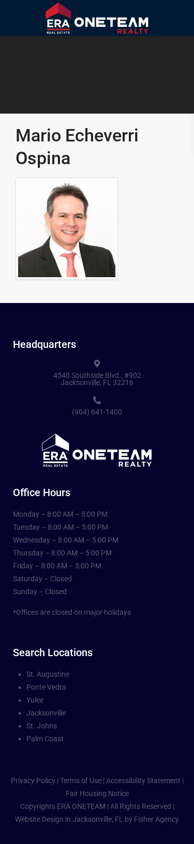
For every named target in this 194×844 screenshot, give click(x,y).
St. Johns (41, 726)
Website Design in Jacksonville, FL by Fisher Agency (97, 819)
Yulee (34, 700)
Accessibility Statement (143, 780)
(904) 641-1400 (97, 412)
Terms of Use (80, 780)
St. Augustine (47, 674)
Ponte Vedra (46, 687)
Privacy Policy (33, 780)
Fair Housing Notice (97, 793)
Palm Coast (45, 739)
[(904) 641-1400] (97, 400)
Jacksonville (46, 713)
